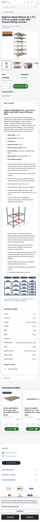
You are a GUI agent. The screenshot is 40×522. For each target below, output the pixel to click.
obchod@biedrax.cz (11, 452)
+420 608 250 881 (11, 456)
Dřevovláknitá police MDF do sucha (26, 342)
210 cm (34, 334)
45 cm (34, 326)
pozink (34, 346)
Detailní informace (7, 91)
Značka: (6, 27)
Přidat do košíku (19, 86)
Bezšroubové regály (30, 351)
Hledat (35, 7)
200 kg (34, 355)
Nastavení (20, 511)
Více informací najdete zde (10, 506)
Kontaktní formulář (11, 463)
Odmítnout (10, 517)
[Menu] (37, 2)
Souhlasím (29, 517)
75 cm (34, 330)
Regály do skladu (31, 322)
